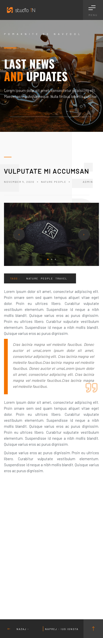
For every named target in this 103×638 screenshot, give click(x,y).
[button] (47, 259)
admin (88, 181)
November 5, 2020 (19, 181)
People (60, 181)
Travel (61, 278)
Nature (47, 181)
